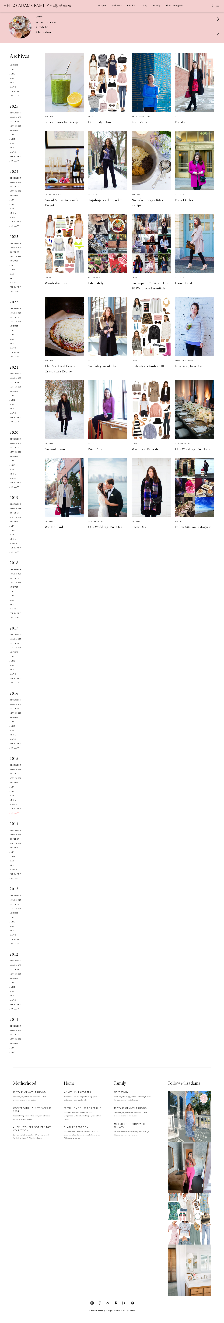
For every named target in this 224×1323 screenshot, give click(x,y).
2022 (14, 302)
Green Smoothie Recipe (62, 122)
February (15, 91)
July (12, 69)
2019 (14, 498)
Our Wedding (183, 444)
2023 (14, 237)
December (15, 113)
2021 (14, 368)
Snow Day (139, 527)
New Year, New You (189, 366)
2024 (14, 172)
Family (156, 6)
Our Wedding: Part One (105, 527)
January (15, 95)
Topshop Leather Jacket (105, 200)
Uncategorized (141, 117)
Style (135, 444)
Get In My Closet (100, 122)
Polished (181, 122)
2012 (14, 955)
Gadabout (132, 1310)
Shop (91, 117)
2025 (14, 107)
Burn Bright (97, 449)
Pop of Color (184, 200)
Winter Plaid (54, 527)
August (14, 65)
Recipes (102, 6)
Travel (49, 277)
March (14, 87)
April (13, 82)
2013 (14, 889)
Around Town (55, 449)
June (12, 74)
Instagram (94, 277)
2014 (14, 824)
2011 (14, 1020)
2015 (14, 759)
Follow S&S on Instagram (193, 527)
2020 (14, 433)
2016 (14, 694)
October (14, 121)
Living (144, 6)
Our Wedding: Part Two (192, 449)
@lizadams (190, 1083)
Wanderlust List (56, 283)
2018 (14, 563)
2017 (14, 629)
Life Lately (96, 283)
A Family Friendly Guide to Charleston (48, 27)
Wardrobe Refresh (145, 449)
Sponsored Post (54, 194)
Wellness (117, 6)
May (12, 78)
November (16, 117)
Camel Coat (183, 283)
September (16, 126)
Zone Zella (139, 122)
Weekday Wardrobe (102, 366)
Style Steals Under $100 (149, 366)
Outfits (131, 6)
